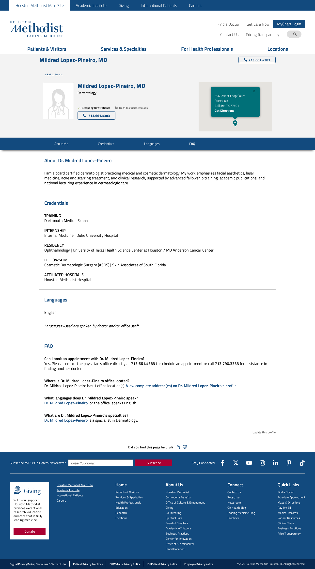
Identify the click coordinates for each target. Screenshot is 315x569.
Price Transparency (289, 533)
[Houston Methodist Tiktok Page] (302, 463)
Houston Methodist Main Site (40, 5)
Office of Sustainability (180, 543)
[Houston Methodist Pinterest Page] (289, 463)
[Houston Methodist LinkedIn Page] (276, 463)
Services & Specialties (123, 49)
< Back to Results (54, 74)
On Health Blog (236, 507)
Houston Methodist (177, 492)
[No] (185, 447)
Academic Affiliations (179, 528)
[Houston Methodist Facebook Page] (222, 463)
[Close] (254, 92)
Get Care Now (258, 24)
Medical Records (288, 512)
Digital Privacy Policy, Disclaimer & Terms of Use (38, 564)
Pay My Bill (285, 507)
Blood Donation (175, 549)
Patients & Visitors (46, 49)
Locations (278, 49)
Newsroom (234, 502)
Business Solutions (289, 528)
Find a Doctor (228, 24)
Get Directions (224, 110)
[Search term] (295, 34)
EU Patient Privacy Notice (162, 564)
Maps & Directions (289, 502)
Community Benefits (178, 497)
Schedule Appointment (291, 497)
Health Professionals (128, 502)
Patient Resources (289, 518)
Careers (195, 5)
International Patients (159, 5)
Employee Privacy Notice (198, 564)
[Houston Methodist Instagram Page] (262, 463)
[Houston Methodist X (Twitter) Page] (236, 463)
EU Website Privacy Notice (125, 564)
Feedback (233, 518)
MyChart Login (289, 24)
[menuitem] (39, 5)
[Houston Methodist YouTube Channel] (249, 463)
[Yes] (178, 447)
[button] (235, 123)
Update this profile (264, 432)
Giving (124, 5)
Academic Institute (91, 5)
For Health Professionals (207, 49)
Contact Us (234, 492)
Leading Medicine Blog (241, 512)
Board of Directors (177, 523)
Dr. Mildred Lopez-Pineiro (66, 403)
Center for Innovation (178, 538)
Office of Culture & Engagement (185, 502)
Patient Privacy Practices (88, 564)
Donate (29, 531)
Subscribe (154, 462)
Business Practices (177, 533)
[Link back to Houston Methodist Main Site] (43, 28)
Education (121, 507)
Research (121, 512)
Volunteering (173, 512)
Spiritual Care (174, 518)
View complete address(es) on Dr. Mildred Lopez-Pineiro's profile (181, 386)
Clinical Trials (286, 523)
